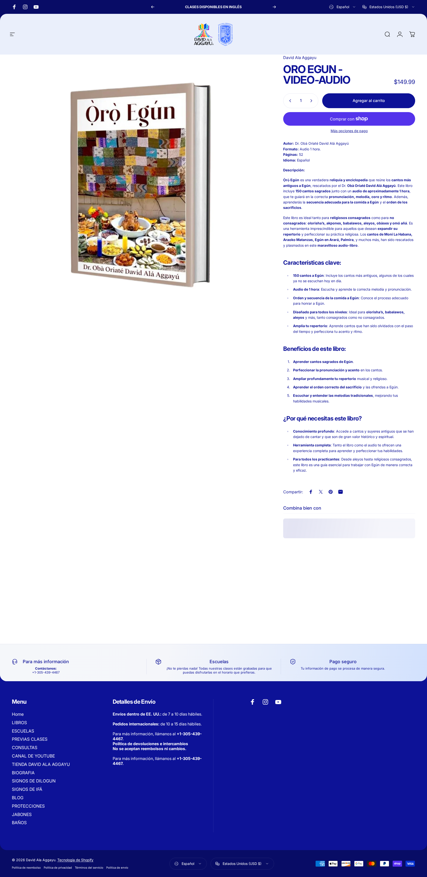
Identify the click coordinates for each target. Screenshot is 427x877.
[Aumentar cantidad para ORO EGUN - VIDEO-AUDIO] (312, 101)
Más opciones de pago (349, 131)
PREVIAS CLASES (29, 739)
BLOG (17, 797)
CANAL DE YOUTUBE (33, 755)
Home (18, 714)
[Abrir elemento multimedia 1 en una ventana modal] (140, 182)
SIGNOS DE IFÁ (27, 789)
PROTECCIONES (28, 806)
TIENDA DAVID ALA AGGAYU (41, 764)
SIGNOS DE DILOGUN (34, 780)
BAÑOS (19, 822)
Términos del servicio (89, 867)
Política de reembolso (26, 867)
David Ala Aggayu (299, 57)
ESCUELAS (23, 731)
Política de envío (117, 867)
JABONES (22, 814)
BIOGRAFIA (23, 772)
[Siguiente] (274, 7)
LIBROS (19, 722)
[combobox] (342, 7)
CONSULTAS (24, 747)
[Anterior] (152, 7)
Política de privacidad (58, 867)
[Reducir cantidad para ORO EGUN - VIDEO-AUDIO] (289, 101)
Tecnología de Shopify (75, 860)
